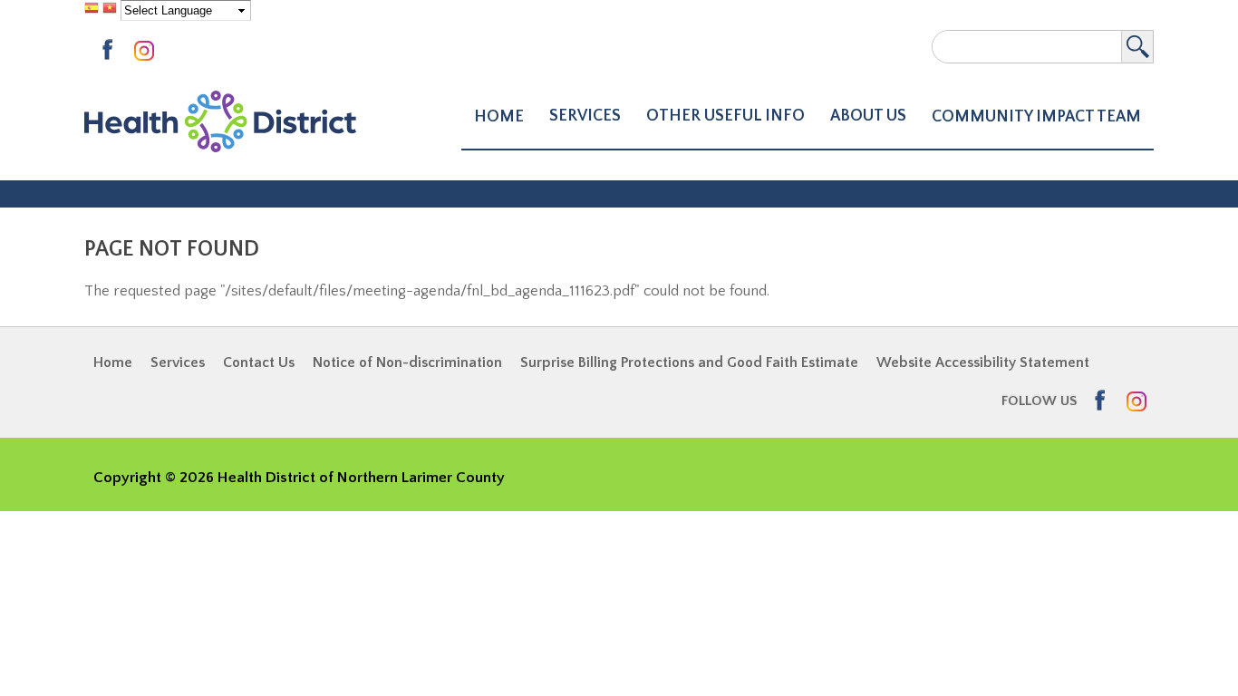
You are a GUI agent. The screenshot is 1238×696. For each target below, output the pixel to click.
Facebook (113, 50)
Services (177, 362)
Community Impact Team (1036, 117)
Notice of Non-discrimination (407, 362)
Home (499, 117)
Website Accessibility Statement (982, 362)
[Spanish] (91, 10)
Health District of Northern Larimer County (220, 122)
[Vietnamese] (109, 10)
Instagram (147, 52)
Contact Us (259, 362)
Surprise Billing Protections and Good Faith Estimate (689, 362)
